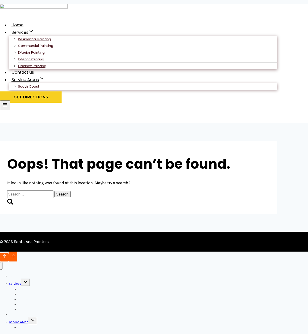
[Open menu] (5, 105)
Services (15, 284)
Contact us (22, 72)
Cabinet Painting (32, 66)
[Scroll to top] (4, 257)
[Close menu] (1, 266)
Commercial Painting (35, 45)
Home (17, 25)
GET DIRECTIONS (31, 97)
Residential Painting (34, 39)
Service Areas (18, 322)
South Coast (28, 86)
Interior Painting (31, 59)
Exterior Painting (31, 52)
